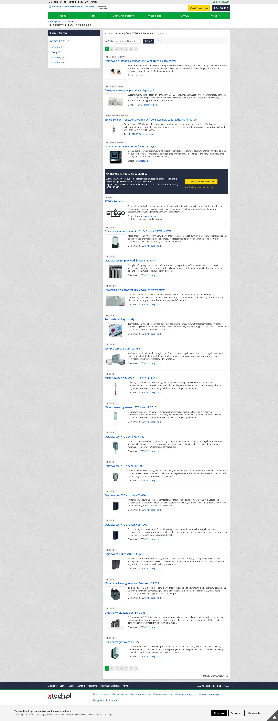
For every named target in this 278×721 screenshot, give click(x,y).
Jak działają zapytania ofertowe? (200, 187)
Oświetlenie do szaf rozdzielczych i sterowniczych (135, 290)
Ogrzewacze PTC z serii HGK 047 (124, 436)
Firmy (93, 15)
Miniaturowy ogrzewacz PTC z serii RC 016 (130, 407)
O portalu (52, 685)
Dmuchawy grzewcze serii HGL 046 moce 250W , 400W (138, 231)
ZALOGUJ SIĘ (221, 8)
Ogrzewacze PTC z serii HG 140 (124, 466)
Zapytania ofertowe (124, 15)
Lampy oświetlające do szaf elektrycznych (130, 146)
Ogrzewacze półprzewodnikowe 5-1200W (130, 260)
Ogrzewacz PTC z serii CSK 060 (123, 554)
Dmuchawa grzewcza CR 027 (122, 642)
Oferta (63, 685)
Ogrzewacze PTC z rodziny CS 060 (125, 495)
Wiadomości (154, 15)
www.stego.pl (142, 160)
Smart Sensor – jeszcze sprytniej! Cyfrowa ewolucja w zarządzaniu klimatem (151, 119)
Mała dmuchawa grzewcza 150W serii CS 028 (132, 583)
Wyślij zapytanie (200, 8)
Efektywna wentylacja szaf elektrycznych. (130, 90)
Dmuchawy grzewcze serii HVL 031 (126, 612)
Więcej (214, 15)
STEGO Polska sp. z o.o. (147, 104)
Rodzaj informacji (58, 32)
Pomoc (125, 685)
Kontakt (81, 685)
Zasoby (68, 21)
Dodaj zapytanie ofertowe (201, 181)
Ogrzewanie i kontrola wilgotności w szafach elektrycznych (141, 61)
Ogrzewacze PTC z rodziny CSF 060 (126, 524)
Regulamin (92, 685)
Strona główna (55, 21)
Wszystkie (56, 41)
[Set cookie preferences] (272, 715)
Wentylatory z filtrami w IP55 (122, 348)
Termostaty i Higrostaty (120, 319)
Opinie (71, 685)
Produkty (62, 15)
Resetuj (161, 41)
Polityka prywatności (110, 685)
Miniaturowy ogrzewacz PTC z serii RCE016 (131, 378)
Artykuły (184, 15)
